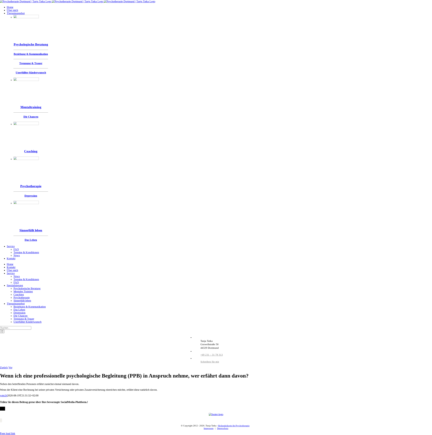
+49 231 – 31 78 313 (211, 354)
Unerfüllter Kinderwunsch (31, 72)
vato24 (3, 395)
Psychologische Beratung (31, 44)
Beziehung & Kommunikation (31, 54)
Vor (10, 367)
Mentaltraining (30, 107)
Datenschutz (222, 428)
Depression (30, 195)
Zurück (4, 367)
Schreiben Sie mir (209, 361)
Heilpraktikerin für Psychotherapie (234, 425)
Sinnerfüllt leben (30, 230)
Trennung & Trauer (30, 63)
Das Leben (31, 239)
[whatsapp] (0, 420)
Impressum (208, 428)
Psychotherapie (30, 186)
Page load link (7, 433)
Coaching (30, 151)
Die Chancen (30, 116)
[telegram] (1, 420)
